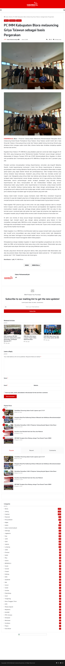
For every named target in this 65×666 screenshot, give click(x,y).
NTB (6, 604)
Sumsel (7, 568)
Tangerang (8, 598)
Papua (6, 626)
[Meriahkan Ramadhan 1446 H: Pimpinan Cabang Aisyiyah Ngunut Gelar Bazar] (8, 426)
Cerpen (7, 571)
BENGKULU (8, 563)
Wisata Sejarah (9, 607)
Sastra (6, 560)
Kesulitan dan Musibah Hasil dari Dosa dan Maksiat (28, 431)
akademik (7, 579)
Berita (10, 17)
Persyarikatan (8, 519)
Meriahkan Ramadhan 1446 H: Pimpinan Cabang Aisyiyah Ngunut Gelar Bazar (35, 425)
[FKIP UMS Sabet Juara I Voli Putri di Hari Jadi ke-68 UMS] (52, 330)
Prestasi (7, 552)
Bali (6, 582)
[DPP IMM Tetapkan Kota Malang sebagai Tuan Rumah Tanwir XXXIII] (8, 440)
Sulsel (6, 587)
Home (6, 17)
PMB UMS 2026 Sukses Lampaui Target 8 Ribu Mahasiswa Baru (30, 337)
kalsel (6, 555)
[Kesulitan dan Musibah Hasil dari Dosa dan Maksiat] (8, 433)
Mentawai (7, 620)
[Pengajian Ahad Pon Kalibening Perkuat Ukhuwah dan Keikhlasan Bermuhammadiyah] (8, 420)
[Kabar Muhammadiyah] (32, 4)
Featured (12, 20)
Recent (31, 450)
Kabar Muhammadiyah (12, 39)
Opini (6, 541)
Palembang (8, 593)
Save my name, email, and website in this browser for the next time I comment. (26, 392)
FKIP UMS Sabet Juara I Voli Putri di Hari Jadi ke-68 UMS (51, 337)
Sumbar (7, 590)
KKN (6, 577)
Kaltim (6, 525)
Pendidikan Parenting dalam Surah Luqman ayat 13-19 (29, 410)
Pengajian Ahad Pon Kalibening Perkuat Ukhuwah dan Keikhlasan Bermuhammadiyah (37, 417)
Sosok (6, 566)
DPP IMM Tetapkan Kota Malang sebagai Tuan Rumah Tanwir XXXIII (32, 438)
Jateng (19, 20)
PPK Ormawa (8, 615)
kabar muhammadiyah (11, 528)
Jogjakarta (8, 533)
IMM (27, 265)
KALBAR (7, 612)
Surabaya (7, 623)
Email (6, 385)
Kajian (6, 522)
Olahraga (7, 530)
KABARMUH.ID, (8, 138)
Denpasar (7, 617)
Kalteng (7, 574)
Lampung (7, 547)
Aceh (6, 596)
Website (36, 385)
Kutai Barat (8, 628)
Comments (52, 450)
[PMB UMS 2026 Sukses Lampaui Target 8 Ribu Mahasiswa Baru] (32, 330)
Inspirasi (7, 514)
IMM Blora (36, 265)
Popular (11, 450)
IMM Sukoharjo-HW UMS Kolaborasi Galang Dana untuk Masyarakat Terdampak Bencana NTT (12, 338)
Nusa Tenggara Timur (11, 601)
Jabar (6, 549)
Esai (6, 536)
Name (6, 378)
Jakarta (7, 544)
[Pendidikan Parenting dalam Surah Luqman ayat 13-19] (8, 412)
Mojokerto (7, 609)
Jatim (6, 538)
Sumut (6, 585)
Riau (6, 558)
